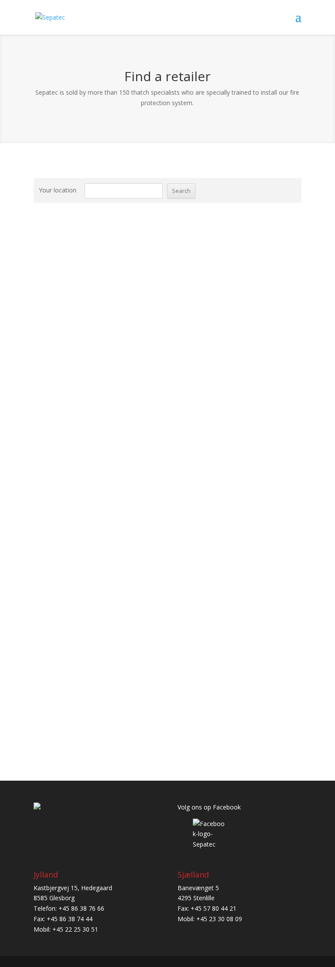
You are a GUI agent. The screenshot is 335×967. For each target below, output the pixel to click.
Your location (57, 190)
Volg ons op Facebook (209, 807)
